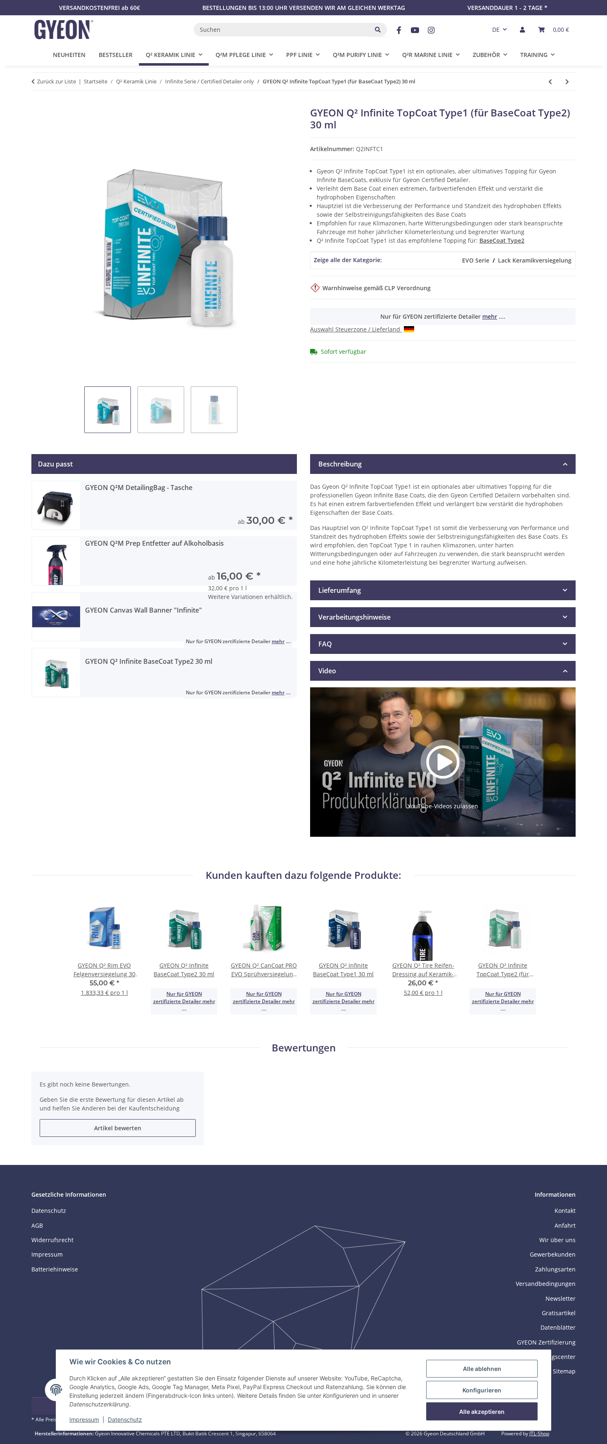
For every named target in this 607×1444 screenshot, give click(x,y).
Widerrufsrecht (52, 1240)
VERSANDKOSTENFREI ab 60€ (99, 8)
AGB (37, 1225)
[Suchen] (378, 29)
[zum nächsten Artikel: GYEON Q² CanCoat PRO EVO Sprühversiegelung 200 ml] (567, 81)
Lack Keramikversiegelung (534, 260)
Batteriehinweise (54, 1269)
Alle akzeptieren (482, 1411)
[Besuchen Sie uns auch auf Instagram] (431, 30)
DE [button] (496, 29)
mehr (489, 316)
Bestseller (116, 55)
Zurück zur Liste (56, 81)
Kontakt (565, 1210)
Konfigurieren (481, 1390)
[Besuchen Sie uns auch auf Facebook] (399, 30)
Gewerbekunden (553, 1254)
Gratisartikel (559, 1313)
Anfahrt (565, 1225)
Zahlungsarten (555, 1269)
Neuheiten (69, 55)
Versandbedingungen (546, 1284)
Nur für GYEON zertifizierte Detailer (177, 997)
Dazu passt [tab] (55, 464)
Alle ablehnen (482, 1368)
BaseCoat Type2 (501, 240)
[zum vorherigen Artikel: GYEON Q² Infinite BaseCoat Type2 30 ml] (550, 81)
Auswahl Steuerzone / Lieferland (356, 329)
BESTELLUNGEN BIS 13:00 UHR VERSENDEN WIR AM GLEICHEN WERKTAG (303, 8)
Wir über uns (557, 1240)
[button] (522, 29)
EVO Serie (475, 260)
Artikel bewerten (117, 1128)
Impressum (84, 1419)
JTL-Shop (539, 1433)
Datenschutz (125, 1419)
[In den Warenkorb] (38, 102)
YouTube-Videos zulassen (443, 806)
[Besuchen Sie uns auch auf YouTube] (415, 30)
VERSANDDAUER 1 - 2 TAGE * (507, 8)
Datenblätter (558, 1327)
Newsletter (560, 1298)
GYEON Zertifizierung (546, 1342)
